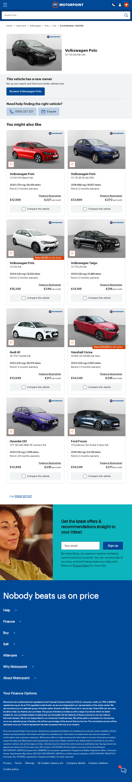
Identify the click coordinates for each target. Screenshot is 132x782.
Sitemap (29, 763)
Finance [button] (9, 621)
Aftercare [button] (10, 655)
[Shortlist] (126, 4)
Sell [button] (6, 644)
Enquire (51, 111)
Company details (75, 763)
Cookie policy (11, 769)
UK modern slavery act (50, 763)
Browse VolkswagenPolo (26, 91)
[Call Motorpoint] (113, 4)
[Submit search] (126, 15)
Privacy (7, 763)
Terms (18, 763)
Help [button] (6, 610)
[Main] (67, 5)
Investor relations (98, 763)
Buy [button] (6, 632)
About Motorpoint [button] (16, 677)
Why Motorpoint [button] (15, 666)
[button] (5, 5)
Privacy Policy (81, 565)
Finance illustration (50, 196)
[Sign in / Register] (120, 4)
